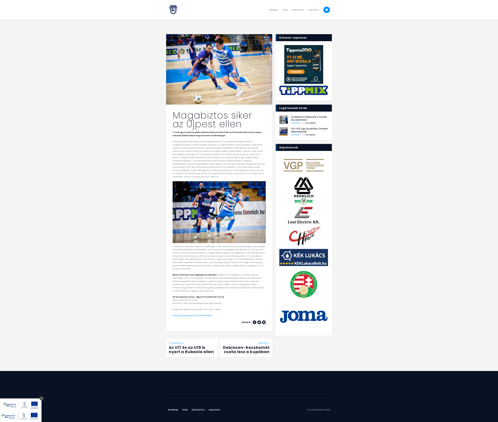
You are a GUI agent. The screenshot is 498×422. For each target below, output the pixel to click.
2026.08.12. (296, 134)
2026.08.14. (296, 123)
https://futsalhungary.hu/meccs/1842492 (192, 315)
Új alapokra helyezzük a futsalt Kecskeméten (309, 118)
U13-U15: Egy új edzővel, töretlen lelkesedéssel (309, 130)
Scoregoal (311, 123)
